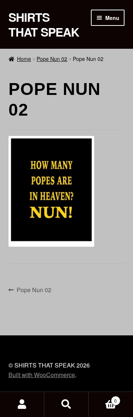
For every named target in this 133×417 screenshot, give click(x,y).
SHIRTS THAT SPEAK (43, 24)
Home (24, 58)
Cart (103, 398)
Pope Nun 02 (52, 58)
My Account (22, 404)
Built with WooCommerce (41, 374)
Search (66, 404)
